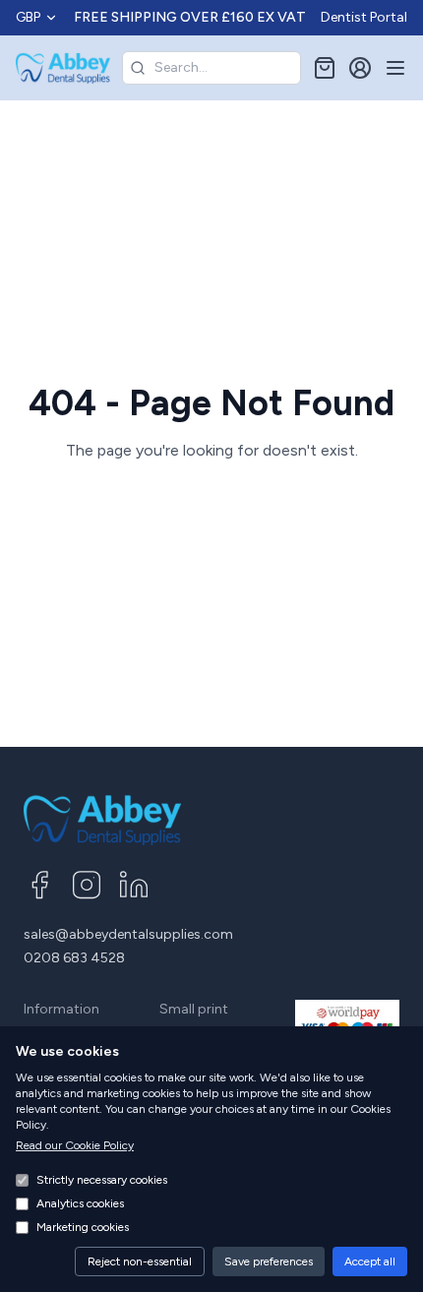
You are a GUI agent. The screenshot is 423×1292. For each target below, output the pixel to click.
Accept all (369, 1261)
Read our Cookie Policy (75, 1145)
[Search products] (138, 68)
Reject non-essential (140, 1261)
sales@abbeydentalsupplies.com (128, 934)
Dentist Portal (364, 17)
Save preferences (268, 1261)
